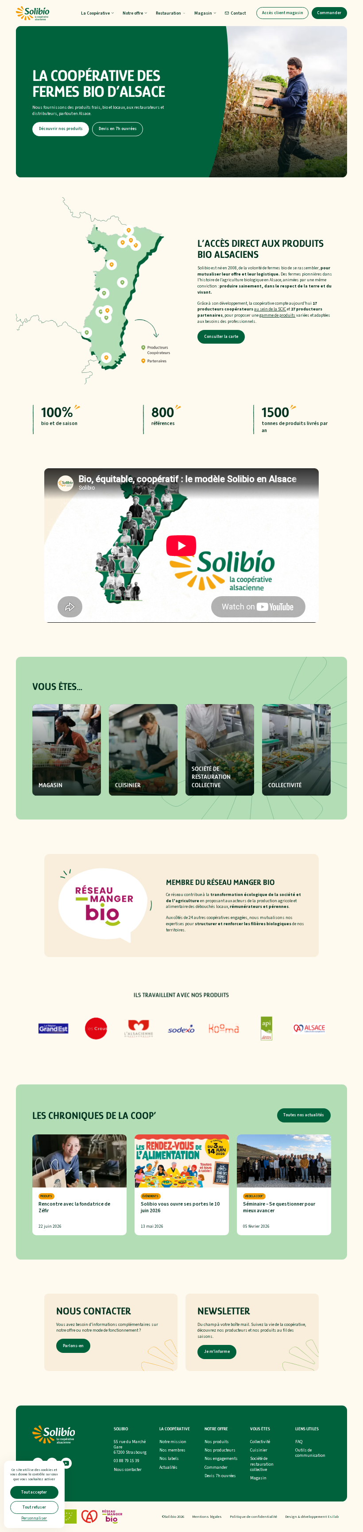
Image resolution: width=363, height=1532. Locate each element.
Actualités (168, 1467)
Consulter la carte (221, 337)
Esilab (333, 1516)
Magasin (258, 1478)
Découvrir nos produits (61, 129)
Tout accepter (34, 1492)
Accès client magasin (282, 13)
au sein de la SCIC (270, 309)
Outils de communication (310, 1453)
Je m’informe (217, 1352)
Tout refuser (34, 1507)
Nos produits (217, 1442)
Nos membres (172, 1450)
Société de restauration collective (262, 1463)
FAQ (298, 1442)
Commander (329, 13)
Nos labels (169, 1458)
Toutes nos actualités (303, 1115)
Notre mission (172, 1442)
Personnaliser (34, 1518)
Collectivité (260, 1442)
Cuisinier (258, 1450)
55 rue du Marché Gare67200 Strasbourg (130, 1447)
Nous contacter (128, 1470)
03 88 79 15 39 (126, 1461)
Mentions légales (207, 1516)
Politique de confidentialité (253, 1516)
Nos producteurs (220, 1450)
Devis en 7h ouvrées (118, 129)
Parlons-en (73, 1346)
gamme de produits (277, 315)
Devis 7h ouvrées (220, 1476)
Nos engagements (221, 1458)
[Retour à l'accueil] (32, 13)
